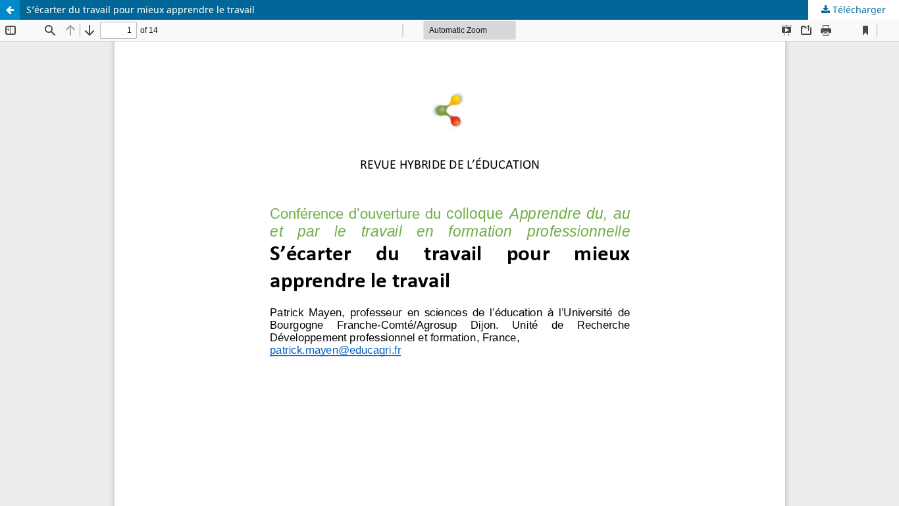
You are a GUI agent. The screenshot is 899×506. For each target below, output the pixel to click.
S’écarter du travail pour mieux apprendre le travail (140, 9)
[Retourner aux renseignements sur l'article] (10, 10)
